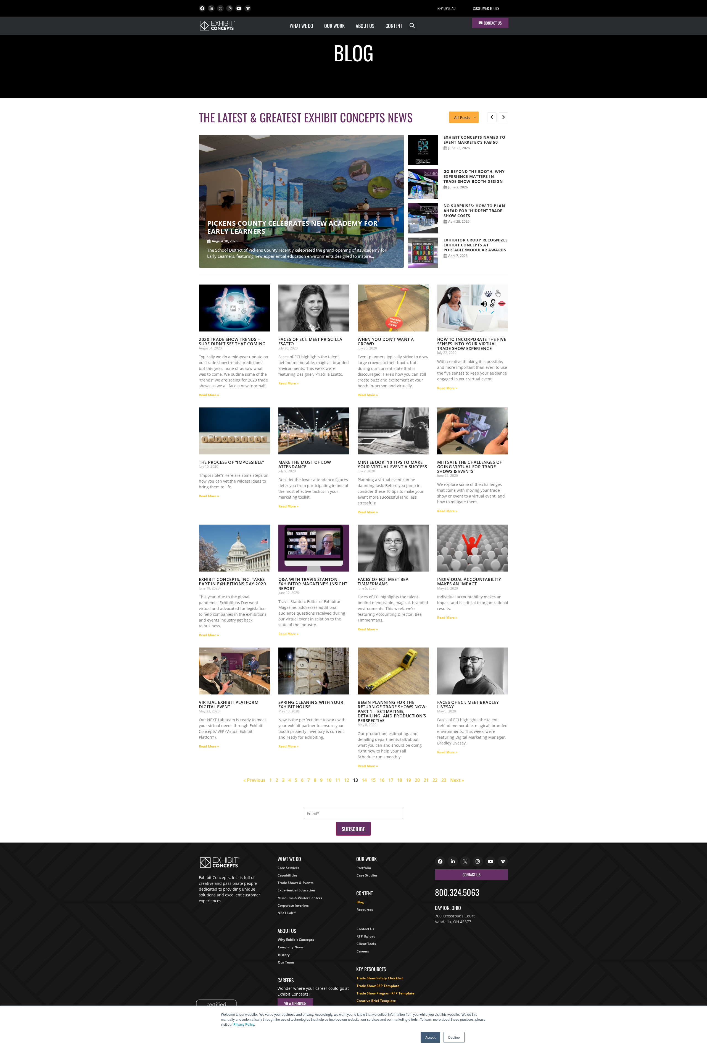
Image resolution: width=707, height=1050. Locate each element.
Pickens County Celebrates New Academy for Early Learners (292, 227)
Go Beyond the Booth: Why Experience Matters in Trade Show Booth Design (474, 176)
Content (394, 25)
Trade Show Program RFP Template (385, 993)
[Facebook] (202, 8)
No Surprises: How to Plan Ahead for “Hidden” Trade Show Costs (474, 210)
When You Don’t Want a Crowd (386, 341)
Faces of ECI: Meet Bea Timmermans (383, 582)
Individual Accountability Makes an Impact (469, 582)
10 (328, 780)
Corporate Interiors (293, 905)
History (284, 954)
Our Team (286, 962)
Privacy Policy (243, 1024)
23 (443, 780)
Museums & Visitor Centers (300, 898)
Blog (360, 902)
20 (417, 780)
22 (434, 780)
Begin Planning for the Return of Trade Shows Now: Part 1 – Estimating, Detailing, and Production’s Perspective (392, 711)
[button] (412, 25)
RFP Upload (446, 8)
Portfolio (364, 867)
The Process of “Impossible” (231, 462)
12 (346, 780)
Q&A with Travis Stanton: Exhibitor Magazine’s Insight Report (312, 584)
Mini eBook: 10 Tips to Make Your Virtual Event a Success (392, 464)
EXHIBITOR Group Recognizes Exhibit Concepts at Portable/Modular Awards (476, 244)
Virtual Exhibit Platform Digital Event (228, 704)
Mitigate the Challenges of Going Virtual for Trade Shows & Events (469, 466)
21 (426, 780)
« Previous (254, 780)
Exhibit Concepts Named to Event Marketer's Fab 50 (474, 140)
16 (381, 780)
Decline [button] (454, 1037)
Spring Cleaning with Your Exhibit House (311, 704)
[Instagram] (229, 8)
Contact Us (365, 929)
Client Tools (366, 943)
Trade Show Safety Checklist (380, 978)
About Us (365, 25)
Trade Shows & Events (295, 882)
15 (373, 780)
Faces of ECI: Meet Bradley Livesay (468, 704)
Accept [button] (430, 1037)
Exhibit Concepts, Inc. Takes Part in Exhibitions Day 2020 (232, 582)
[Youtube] (238, 8)
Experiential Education (296, 890)
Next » (457, 780)
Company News (291, 947)
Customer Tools (486, 8)
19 (408, 780)
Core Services (288, 867)
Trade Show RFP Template (378, 985)
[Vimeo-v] (247, 8)
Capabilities (287, 875)
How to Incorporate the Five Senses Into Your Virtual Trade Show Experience (471, 343)
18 (399, 780)
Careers (363, 951)
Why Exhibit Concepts (296, 939)
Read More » (209, 395)
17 (390, 780)
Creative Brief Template (376, 1000)
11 (337, 780)
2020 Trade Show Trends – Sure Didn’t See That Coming (232, 341)
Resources (365, 909)
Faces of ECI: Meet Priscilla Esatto (310, 341)
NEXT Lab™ (287, 912)
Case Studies (367, 875)
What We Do (301, 25)
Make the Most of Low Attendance (304, 464)
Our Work (334, 25)
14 (364, 780)
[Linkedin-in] (211, 8)
